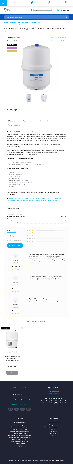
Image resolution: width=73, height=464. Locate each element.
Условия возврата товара (53, 423)
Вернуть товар (53, 425)
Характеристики (29, 121)
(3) (57, 38)
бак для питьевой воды (53, 198)
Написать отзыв (14, 245)
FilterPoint (63, 41)
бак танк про (13, 198)
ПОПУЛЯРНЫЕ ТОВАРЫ (19, 423)
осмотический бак (24, 198)
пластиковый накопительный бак (18, 200)
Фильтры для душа (19, 425)
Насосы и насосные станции (19, 441)
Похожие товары (14, 125)
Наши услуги (19, 446)
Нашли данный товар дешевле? (16, 114)
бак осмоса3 (56, 200)
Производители (53, 433)
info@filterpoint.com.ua (19, 404)
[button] (42, 10)
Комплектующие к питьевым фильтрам (20, 22)
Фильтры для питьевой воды (19, 427)
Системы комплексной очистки (19, 431)
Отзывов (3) (44, 121)
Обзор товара (13, 121)
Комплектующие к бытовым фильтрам (19, 437)
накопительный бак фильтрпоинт (40, 200)
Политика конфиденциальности (53, 427)
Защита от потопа (19, 443)
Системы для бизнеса (19, 433)
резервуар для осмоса (37, 198)
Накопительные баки (36, 22)
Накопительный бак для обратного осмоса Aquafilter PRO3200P (12, 358)
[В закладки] (22, 330)
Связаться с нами (19, 394)
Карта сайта (53, 431)
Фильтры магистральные (19, 429)
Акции (54, 435)
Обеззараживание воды (19, 439)
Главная (6, 22)
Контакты (53, 429)
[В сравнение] (22, 328)
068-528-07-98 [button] (18, 388)
